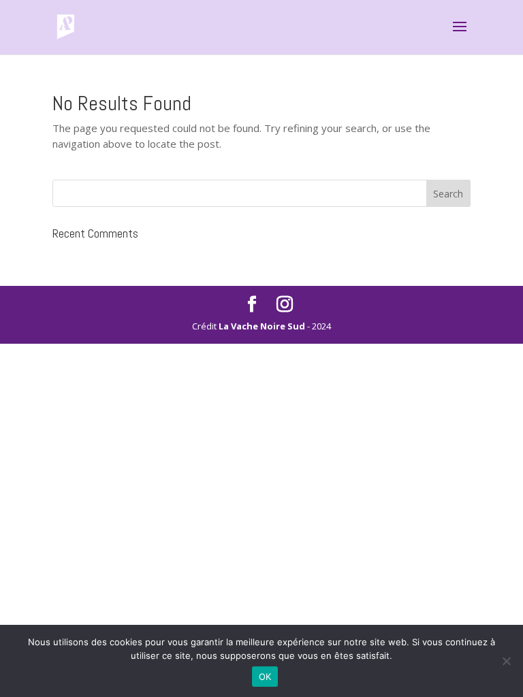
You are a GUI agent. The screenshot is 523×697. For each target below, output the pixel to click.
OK (265, 676)
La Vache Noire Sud (262, 326)
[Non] (506, 661)
